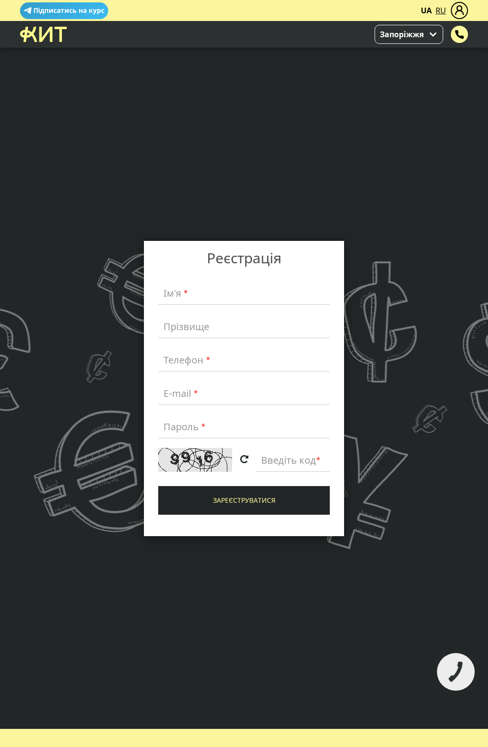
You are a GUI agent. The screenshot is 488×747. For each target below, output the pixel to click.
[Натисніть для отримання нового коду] (244, 460)
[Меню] (459, 10)
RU (441, 10)
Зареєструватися (244, 500)
